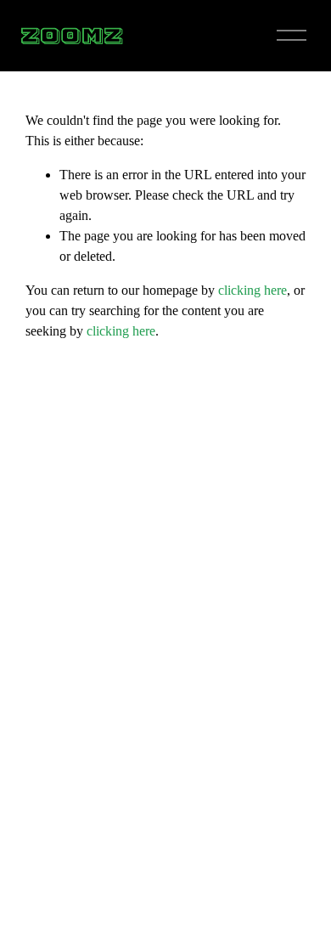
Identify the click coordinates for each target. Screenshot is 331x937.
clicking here (252, 290)
